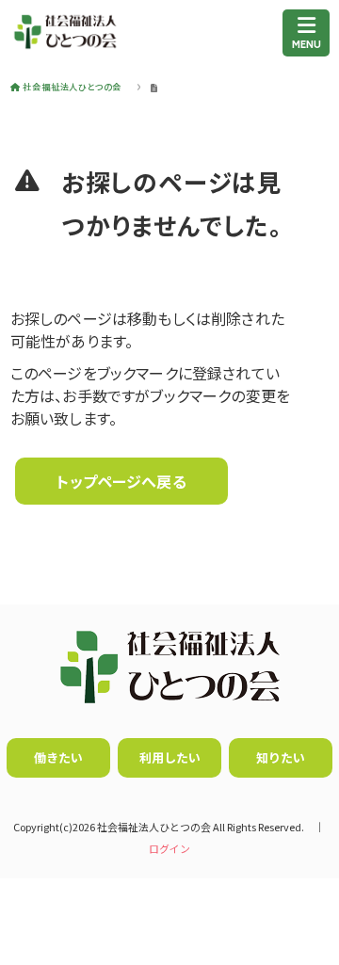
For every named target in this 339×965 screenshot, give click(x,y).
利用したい (170, 757)
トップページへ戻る (121, 481)
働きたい (58, 757)
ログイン (169, 848)
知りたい (280, 757)
